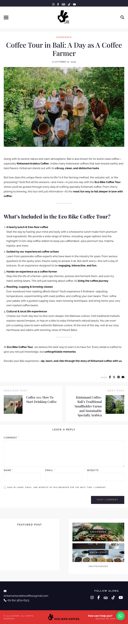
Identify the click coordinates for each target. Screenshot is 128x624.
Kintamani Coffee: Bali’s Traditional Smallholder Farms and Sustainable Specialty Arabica (88, 406)
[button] (120, 616)
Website (93, 470)
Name (8, 470)
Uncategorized (98, 566)
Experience (64, 37)
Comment (11, 437)
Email (50, 470)
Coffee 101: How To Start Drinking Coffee (41, 399)
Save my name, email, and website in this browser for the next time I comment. (56, 487)
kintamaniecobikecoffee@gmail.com (26, 595)
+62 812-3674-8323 (18, 600)
